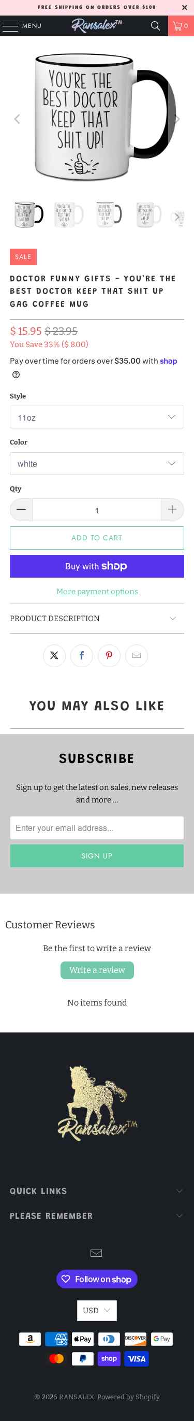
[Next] (176, 119)
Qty (15, 489)
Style (18, 396)
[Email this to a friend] (136, 655)
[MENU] (5, 26)
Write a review (97, 970)
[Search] (156, 26)
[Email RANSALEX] (97, 1254)
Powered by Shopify (128, 1397)
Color (18, 442)
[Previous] (17, 119)
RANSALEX (76, 1397)
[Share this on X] (54, 655)
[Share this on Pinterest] (109, 655)
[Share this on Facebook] (81, 655)
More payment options (97, 591)
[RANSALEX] (97, 26)
